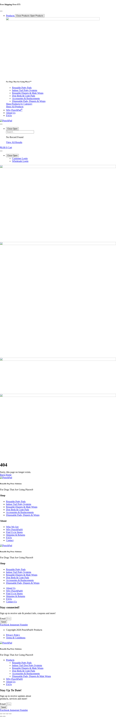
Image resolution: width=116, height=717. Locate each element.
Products (10, 660)
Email (3, 618)
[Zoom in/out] (1, 713)
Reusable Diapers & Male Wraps (27, 668)
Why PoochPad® (14, 679)
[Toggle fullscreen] (4, 713)
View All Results (14, 142)
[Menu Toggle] (1, 11)
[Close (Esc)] (10, 713)
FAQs (9, 684)
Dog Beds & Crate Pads (23, 671)
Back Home (5, 475)
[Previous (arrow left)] (1, 716)
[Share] (7, 713)
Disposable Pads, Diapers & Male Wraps (31, 676)
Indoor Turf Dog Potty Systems (27, 665)
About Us (10, 681)
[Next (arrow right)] (4, 716)
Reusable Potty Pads (22, 662)
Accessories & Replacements (26, 673)
